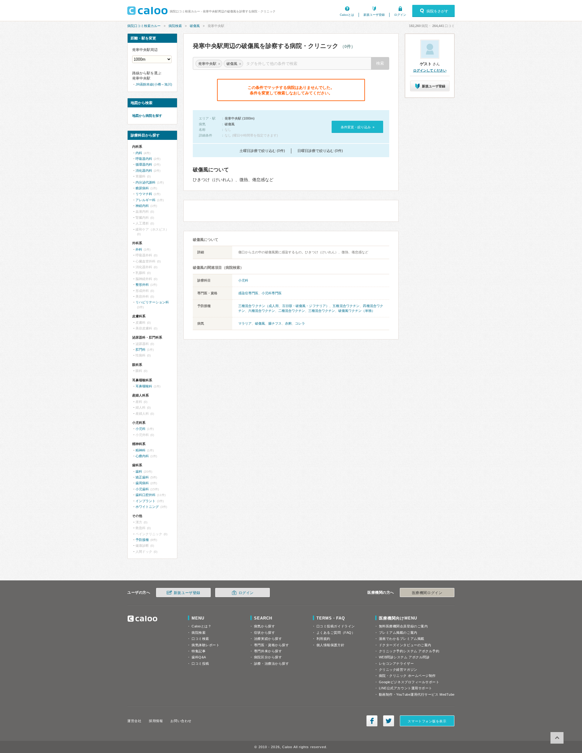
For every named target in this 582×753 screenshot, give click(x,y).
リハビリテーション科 (152, 302)
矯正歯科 (142, 477)
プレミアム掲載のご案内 (398, 632)
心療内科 (142, 456)
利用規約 (323, 638)
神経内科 (142, 206)
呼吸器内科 (143, 158)
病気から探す (264, 626)
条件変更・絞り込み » (357, 127)
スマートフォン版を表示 (427, 721)
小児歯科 (142, 489)
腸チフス (275, 323)
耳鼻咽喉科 (143, 386)
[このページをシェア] (371, 720)
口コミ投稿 (200, 663)
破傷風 (195, 26)
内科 (138, 153)
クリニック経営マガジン (398, 669)
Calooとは (347, 14)
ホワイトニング (147, 506)
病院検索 (175, 26)
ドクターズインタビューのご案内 (405, 645)
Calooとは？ (201, 626)
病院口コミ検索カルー (144, 26)
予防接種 (142, 540)
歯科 (138, 471)
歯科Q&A (199, 657)
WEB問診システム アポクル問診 (404, 657)
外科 (138, 249)
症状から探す (264, 632)
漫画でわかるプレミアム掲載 (401, 638)
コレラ (300, 323)
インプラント (145, 501)
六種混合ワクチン (261, 310)
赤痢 (288, 323)
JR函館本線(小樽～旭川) (153, 84)
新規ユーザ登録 (374, 14)
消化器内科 (143, 170)
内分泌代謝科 (145, 182)
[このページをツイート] (388, 720)
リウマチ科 (143, 194)
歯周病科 (142, 483)
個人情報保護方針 (330, 645)
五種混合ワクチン (346, 306)
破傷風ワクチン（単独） (356, 310)
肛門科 (140, 349)
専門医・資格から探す (271, 645)
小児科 (243, 280)
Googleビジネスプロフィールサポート (409, 682)
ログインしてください (430, 70)
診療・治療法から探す (271, 663)
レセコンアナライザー (396, 663)
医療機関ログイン (427, 593)
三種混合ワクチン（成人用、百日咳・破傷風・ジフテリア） (283, 306)
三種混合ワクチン (321, 310)
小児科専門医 (272, 293)
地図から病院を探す (147, 115)
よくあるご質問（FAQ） (335, 632)
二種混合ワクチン (291, 310)
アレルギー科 (145, 200)
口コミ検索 (200, 638)
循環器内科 (143, 164)
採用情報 (156, 721)
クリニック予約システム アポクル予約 (409, 651)
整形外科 (142, 284)
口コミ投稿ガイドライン (335, 626)
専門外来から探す (268, 651)
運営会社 (134, 721)
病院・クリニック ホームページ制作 (407, 675)
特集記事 (199, 651)
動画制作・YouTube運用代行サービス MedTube (417, 694)
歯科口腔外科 (145, 495)
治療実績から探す (268, 638)
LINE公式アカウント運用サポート (405, 688)
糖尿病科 (142, 188)
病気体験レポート (205, 645)
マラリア (245, 323)
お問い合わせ (180, 721)
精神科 (140, 450)
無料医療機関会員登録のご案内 (403, 626)
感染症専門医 (248, 293)
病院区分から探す (268, 657)
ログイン (400, 14)
